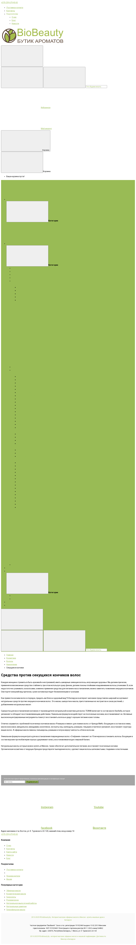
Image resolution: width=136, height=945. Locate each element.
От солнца (21, 443)
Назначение (22, 437)
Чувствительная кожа (26, 294)
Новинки (10, 602)
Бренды (9, 568)
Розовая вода (12, 900)
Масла (14, 459)
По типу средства (24, 434)
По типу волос (23, 453)
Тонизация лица (24, 402)
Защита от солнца (25, 412)
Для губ (20, 475)
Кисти (19, 491)
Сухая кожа (22, 290)
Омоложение (23, 399)
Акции (9, 571)
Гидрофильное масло (15, 910)
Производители (13, 876)
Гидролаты (16, 278)
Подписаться (32, 782)
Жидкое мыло (18, 310)
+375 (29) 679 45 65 (9, 2)
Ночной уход (22, 424)
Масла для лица (24, 386)
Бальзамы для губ (25, 421)
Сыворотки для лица (26, 383)
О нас (14, 17)
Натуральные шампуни (16, 906)
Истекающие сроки (20, 599)
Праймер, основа (24, 488)
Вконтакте (99, 827)
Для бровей (22, 479)
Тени (19, 466)
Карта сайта (11, 852)
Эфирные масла (19, 271)
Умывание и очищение (27, 396)
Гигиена (20, 440)
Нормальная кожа (25, 287)
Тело (14, 431)
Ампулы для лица (25, 392)
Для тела (16, 303)
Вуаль (19, 485)
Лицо (14, 373)
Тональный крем (24, 495)
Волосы (15, 447)
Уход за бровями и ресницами (30, 418)
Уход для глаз (23, 415)
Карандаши (22, 463)
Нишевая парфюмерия (22, 367)
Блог (14, 20)
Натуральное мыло (20, 281)
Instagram (47, 807)
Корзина (45, 150)
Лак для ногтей (23, 504)
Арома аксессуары (20, 565)
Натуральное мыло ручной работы (21, 903)
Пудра (19, 472)
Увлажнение (22, 408)
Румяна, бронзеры (25, 482)
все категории (52, 243)
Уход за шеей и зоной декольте (30, 427)
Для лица (16, 284)
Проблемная (22, 300)
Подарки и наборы (20, 268)
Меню (48, 199)
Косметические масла (21, 274)
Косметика (16, 370)
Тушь (19, 469)
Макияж (21, 459)
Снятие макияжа (24, 501)
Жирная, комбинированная (29, 297)
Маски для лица (24, 380)
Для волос (16, 306)
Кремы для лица (24, 376)
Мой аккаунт (46, 128)
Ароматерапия (12, 605)
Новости (15, 23)
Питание (20, 405)
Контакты (10, 11)
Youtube (99, 807)
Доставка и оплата (14, 8)
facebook (46, 827)
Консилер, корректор (26, 498)
